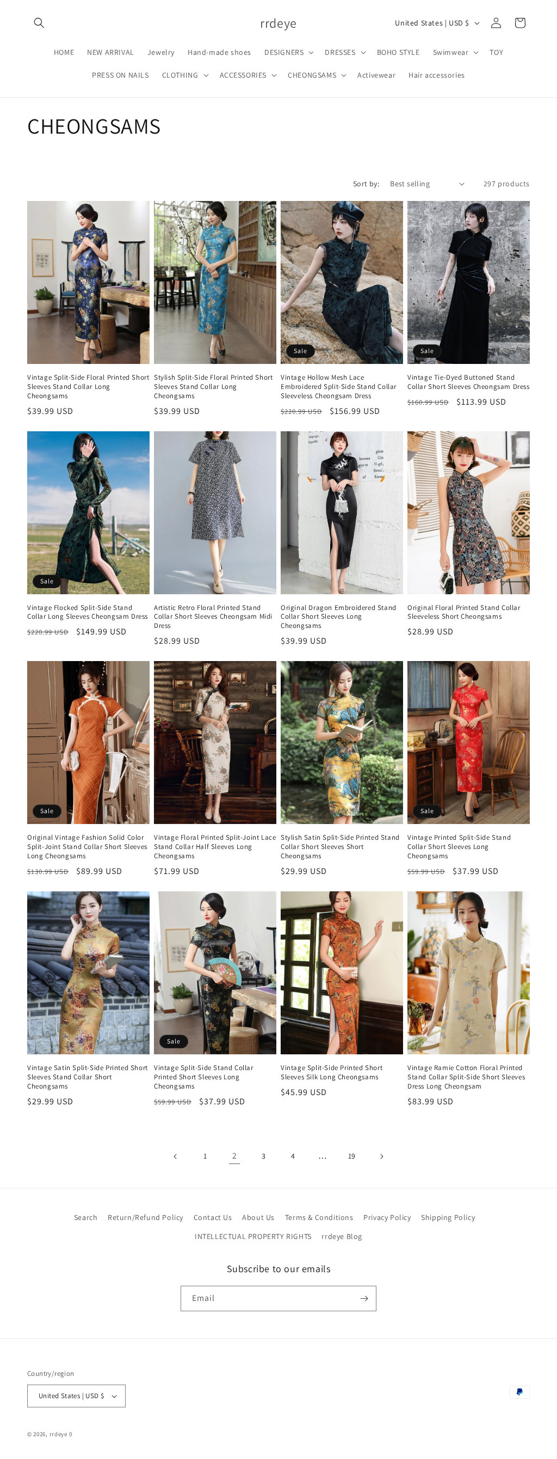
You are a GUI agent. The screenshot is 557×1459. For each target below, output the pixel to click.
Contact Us (213, 1217)
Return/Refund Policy (145, 1217)
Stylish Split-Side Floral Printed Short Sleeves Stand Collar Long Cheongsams (213, 386)
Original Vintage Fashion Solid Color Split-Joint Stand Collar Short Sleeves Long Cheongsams (87, 846)
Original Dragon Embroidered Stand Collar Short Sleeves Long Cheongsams (339, 617)
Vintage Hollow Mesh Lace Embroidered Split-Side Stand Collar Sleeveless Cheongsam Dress (339, 386)
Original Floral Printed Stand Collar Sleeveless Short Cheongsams (464, 612)
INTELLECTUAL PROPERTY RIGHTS (253, 1236)
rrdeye (58, 1434)
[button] (39, 23)
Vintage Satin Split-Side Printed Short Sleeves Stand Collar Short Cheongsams (87, 1077)
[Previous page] (176, 1156)
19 (352, 1156)
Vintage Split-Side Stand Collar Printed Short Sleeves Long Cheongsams (203, 1077)
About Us (258, 1217)
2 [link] (234, 1155)
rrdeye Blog (341, 1236)
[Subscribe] (364, 1298)
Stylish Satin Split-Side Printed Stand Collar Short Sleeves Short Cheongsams (340, 846)
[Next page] (381, 1156)
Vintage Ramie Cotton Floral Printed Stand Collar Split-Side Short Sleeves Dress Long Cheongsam (466, 1077)
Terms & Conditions (319, 1217)
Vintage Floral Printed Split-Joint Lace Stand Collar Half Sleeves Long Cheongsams (215, 846)
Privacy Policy (387, 1217)
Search (86, 1217)
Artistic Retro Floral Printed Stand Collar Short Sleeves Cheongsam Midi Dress (213, 617)
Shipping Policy (448, 1217)
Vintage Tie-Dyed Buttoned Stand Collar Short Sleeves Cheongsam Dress (468, 382)
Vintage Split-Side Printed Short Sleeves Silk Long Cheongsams (331, 1072)
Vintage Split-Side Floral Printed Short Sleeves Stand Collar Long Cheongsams (88, 386)
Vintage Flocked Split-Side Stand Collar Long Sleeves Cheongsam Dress (87, 612)
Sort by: (366, 183)
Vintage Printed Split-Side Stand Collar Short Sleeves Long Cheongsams (459, 846)
